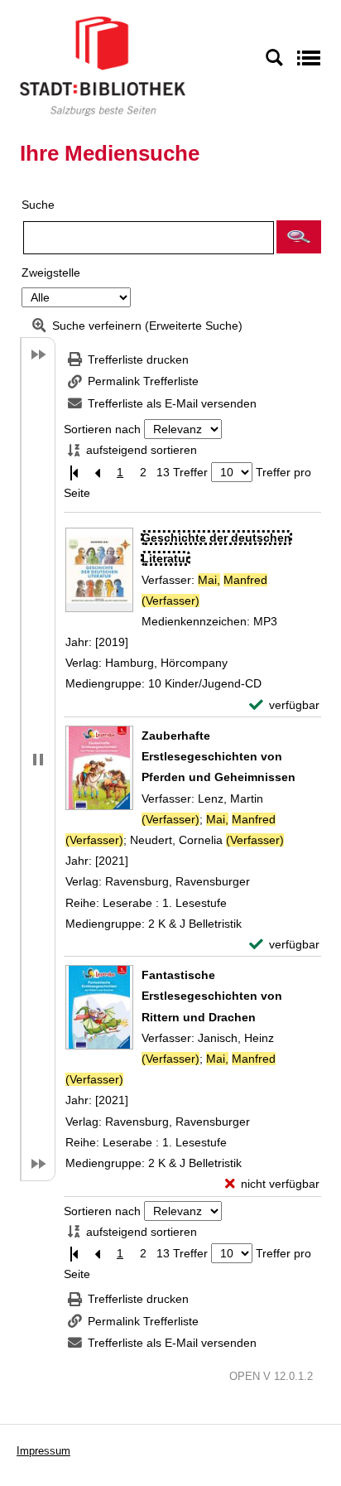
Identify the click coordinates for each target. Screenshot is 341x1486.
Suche (38, 204)
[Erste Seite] (74, 472)
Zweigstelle (51, 272)
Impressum (43, 1451)
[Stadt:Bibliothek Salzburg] (102, 65)
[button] (298, 236)
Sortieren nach (102, 429)
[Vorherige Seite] (97, 472)
